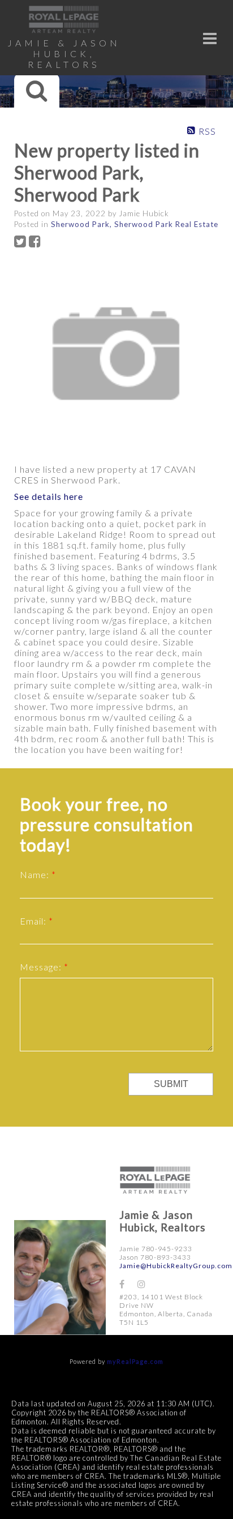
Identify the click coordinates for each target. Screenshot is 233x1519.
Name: (35, 874)
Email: (34, 920)
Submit (171, 1084)
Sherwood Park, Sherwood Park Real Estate (134, 224)
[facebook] (128, 1283)
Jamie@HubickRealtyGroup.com (175, 1265)
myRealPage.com (135, 1361)
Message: (42, 966)
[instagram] (146, 1283)
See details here (48, 496)
